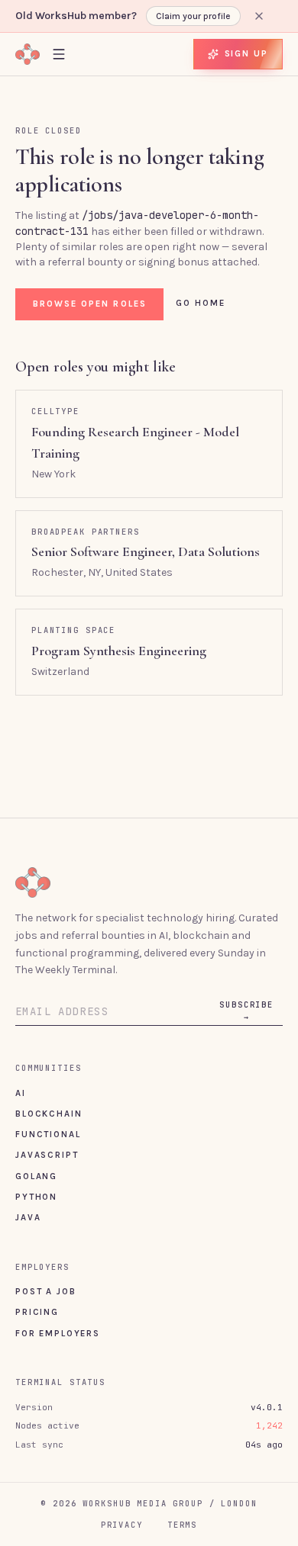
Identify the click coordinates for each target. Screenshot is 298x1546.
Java (27, 1217)
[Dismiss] (259, 16)
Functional (47, 1134)
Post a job (45, 1291)
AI (20, 1093)
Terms (182, 1524)
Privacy (122, 1524)
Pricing (37, 1312)
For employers (57, 1333)
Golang (36, 1176)
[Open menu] (59, 53)
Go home (201, 302)
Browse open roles (90, 303)
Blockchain (48, 1113)
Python (36, 1196)
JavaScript (46, 1154)
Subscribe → (246, 1010)
